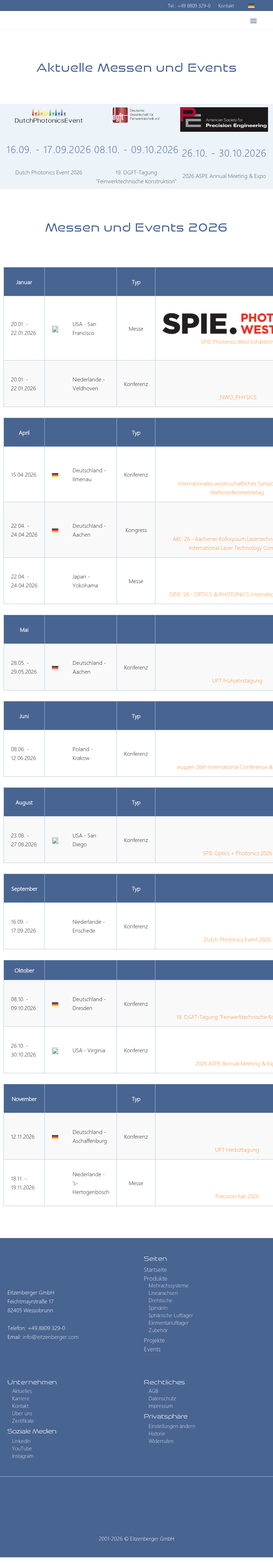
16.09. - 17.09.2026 (48, 149)
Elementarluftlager (169, 1322)
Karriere (21, 1398)
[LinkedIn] (127, 1496)
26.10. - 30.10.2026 (224, 152)
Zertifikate (23, 1420)
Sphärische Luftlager (171, 1315)
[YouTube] (146, 1496)
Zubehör (158, 1330)
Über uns (22, 1413)
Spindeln (158, 1307)
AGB (153, 1391)
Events (225, 43)
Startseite (155, 1270)
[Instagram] (136, 1496)
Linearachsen (163, 1292)
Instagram (22, 1455)
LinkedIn (21, 1440)
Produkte (137, 42)
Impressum (161, 1406)
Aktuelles (22, 1391)
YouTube (22, 1448)
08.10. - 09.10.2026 (136, 149)
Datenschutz (162, 1398)
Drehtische (160, 1300)
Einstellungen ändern (172, 1425)
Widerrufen (161, 1440)
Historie (157, 1433)
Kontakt (226, 5)
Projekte (183, 42)
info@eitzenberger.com (51, 1336)
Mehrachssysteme (169, 1285)
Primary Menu (253, 21)
